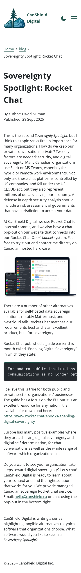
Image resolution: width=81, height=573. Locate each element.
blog (22, 49)
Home (9, 49)
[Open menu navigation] (74, 18)
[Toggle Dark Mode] (63, 18)
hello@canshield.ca (31, 496)
